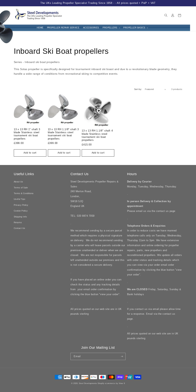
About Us (18, 181)
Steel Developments (88, 383)
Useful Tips (19, 199)
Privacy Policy (21, 205)
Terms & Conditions (24, 193)
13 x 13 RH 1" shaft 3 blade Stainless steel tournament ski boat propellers (27, 134)
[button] (111, 27)
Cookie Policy (21, 211)
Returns (18, 222)
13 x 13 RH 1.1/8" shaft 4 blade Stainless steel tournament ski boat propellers (97, 135)
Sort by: (138, 89)
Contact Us (19, 228)
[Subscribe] (122, 356)
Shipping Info (20, 217)
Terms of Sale (21, 187)
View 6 (122, 383)
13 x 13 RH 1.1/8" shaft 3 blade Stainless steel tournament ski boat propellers (63, 134)
